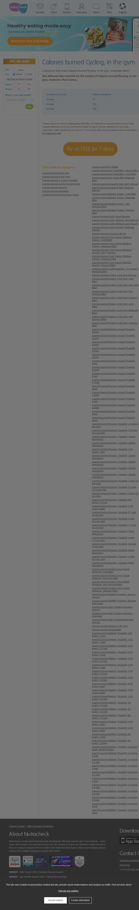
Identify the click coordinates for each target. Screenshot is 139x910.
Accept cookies (55, 900)
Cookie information (80, 900)
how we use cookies (68, 891)
